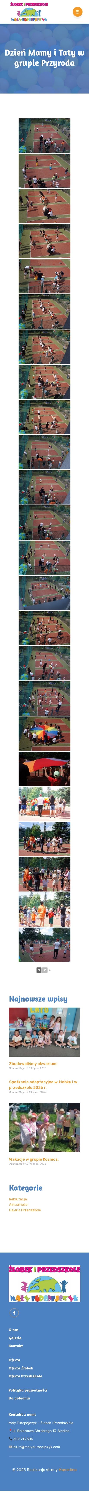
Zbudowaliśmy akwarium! (33, 1063)
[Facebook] (14, 1312)
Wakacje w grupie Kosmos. (34, 1159)
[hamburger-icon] (78, 12)
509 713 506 (23, 1439)
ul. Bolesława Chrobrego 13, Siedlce (41, 1431)
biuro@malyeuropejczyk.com (36, 1447)
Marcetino (68, 1469)
